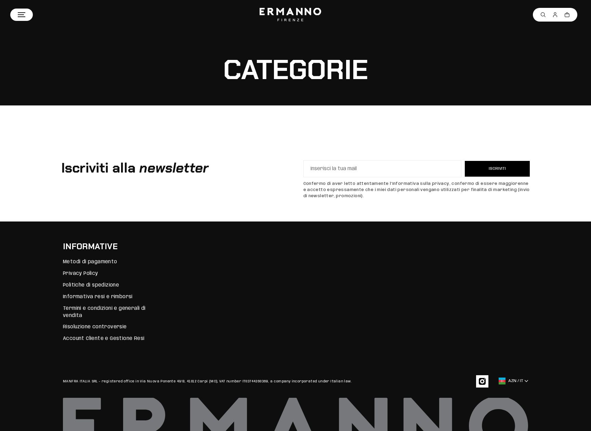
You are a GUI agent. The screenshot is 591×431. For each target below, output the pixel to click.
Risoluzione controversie (95, 327)
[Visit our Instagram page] (482, 381)
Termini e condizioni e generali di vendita (104, 312)
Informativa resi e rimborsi (98, 296)
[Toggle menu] (21, 15)
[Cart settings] (567, 15)
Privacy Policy (80, 273)
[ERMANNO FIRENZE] (290, 15)
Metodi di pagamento (90, 261)
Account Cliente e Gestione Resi (103, 338)
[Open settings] (543, 15)
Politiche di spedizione (91, 285)
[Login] (555, 15)
